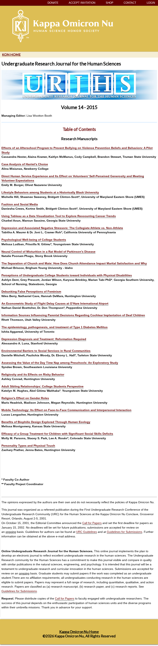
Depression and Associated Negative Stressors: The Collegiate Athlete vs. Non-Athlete (62, 228)
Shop (109, 2)
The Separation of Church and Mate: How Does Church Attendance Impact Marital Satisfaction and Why (74, 263)
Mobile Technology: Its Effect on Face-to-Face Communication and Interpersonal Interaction (66, 410)
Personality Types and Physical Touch (28, 445)
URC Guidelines (86, 531)
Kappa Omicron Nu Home (79, 632)
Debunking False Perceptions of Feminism (31, 291)
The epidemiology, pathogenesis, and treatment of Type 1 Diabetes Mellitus (54, 327)
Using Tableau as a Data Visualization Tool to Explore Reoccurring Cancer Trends (58, 216)
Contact (129, 2)
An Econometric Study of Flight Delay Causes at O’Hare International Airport (54, 303)
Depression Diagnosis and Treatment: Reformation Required (43, 339)
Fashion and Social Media (19, 204)
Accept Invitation (81, 2)
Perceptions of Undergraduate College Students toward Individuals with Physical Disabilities (66, 275)
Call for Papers (92, 523)
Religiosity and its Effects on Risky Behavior (32, 374)
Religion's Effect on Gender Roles (25, 398)
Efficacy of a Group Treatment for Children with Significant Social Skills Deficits (57, 433)
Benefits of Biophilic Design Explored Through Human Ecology (45, 422)
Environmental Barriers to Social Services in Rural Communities (46, 350)
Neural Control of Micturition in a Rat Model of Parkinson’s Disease (48, 251)
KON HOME (11, 54)
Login (150, 2)
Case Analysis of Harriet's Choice (24, 164)
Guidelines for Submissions (124, 531)
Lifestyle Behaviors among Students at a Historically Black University (50, 192)
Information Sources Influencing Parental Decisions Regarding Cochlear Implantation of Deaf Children (73, 315)
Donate (52, 2)
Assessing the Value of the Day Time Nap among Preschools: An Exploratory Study (59, 362)
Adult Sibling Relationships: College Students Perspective (42, 386)
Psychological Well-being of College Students (33, 239)
